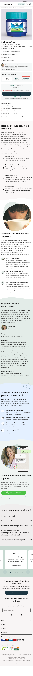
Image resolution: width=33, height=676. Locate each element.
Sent (29, 610)
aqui (20, 405)
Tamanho (13, 74)
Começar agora (16, 592)
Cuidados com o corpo (18, 7)
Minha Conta (21, 4)
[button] (10, 572)
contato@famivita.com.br (23, 658)
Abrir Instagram (15, 498)
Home (2, 7)
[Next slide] (28, 572)
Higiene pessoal (8, 7)
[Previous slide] (5, 572)
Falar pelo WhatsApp (15, 492)
